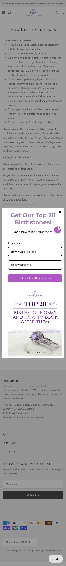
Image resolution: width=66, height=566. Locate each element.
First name (14, 243)
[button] (57, 229)
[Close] (60, 212)
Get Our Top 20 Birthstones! (35, 278)
